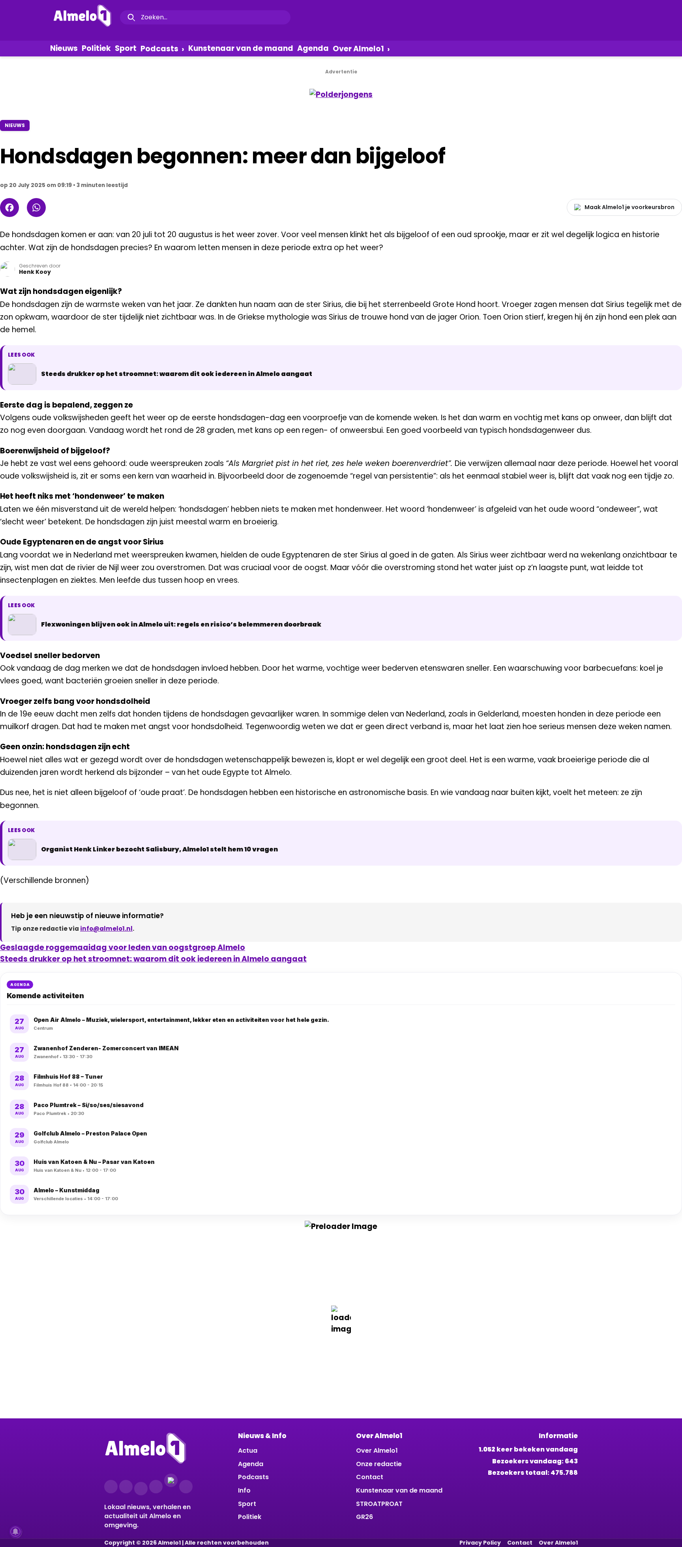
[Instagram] (126, 1486)
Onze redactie (379, 1463)
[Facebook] (9, 207)
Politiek (96, 48)
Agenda (313, 48)
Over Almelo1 (358, 48)
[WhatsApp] (36, 207)
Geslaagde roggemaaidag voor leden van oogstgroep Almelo (122, 947)
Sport (126, 48)
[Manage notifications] (15, 1531)
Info (244, 1490)
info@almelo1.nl (106, 928)
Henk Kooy (35, 272)
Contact (369, 1477)
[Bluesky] (171, 1480)
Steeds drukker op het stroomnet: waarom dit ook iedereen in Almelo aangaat (153, 959)
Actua (247, 1450)
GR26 (364, 1516)
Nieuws (64, 48)
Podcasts (159, 48)
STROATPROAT (379, 1503)
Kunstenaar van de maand (240, 48)
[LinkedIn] (141, 1488)
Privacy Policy (480, 1543)
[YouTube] (156, 1486)
